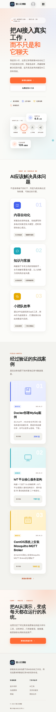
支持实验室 (34, 690)
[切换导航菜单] (43, 4)
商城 (11, 694)
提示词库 (13, 686)
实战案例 (13, 690)
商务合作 (33, 694)
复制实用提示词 (26, 641)
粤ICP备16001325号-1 (17, 708)
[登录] (33, 4)
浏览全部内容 (27, 578)
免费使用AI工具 (28, 88)
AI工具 (32, 686)
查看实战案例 (27, 80)
